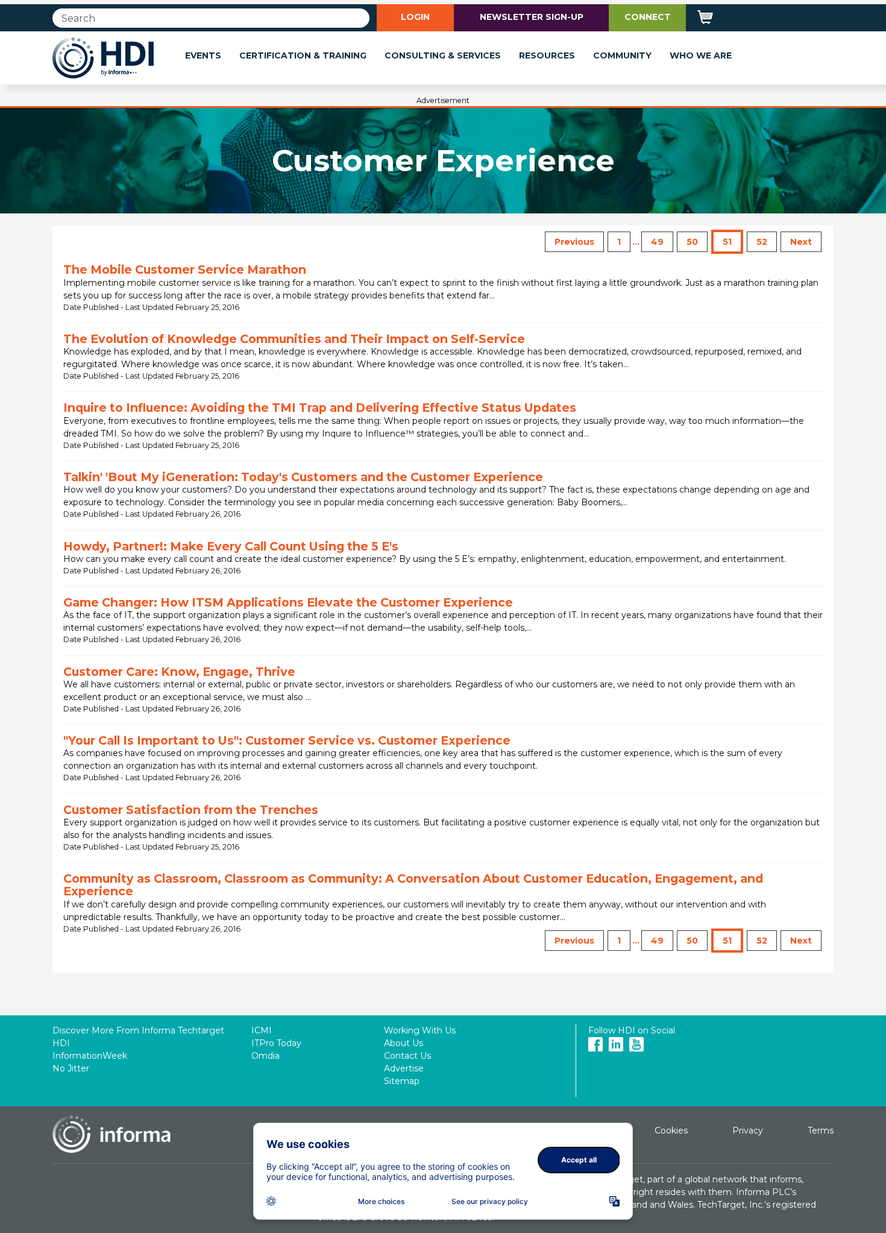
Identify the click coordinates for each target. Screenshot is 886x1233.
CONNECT (647, 16)
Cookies (671, 1130)
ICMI (261, 1030)
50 (692, 241)
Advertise (404, 1068)
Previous (574, 241)
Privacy (747, 1130)
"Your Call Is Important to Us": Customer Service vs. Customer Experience (287, 740)
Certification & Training (302, 55)
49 (657, 241)
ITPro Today (276, 1043)
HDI (61, 1043)
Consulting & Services (443, 55)
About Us (403, 1043)
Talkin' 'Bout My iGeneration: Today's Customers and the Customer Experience (303, 477)
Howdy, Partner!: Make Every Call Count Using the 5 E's (230, 546)
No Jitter (70, 1068)
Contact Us (407, 1055)
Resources (547, 55)
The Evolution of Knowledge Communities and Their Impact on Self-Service (294, 339)
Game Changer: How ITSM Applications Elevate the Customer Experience (288, 602)
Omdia (265, 1055)
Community (622, 55)
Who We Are (701, 55)
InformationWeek (89, 1055)
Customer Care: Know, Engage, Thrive (179, 671)
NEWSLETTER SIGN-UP (531, 16)
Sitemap (401, 1081)
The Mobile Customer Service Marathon (184, 269)
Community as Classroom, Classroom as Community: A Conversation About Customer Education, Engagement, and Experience (413, 884)
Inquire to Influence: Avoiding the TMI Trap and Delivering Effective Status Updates (319, 407)
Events (203, 55)
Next (801, 241)
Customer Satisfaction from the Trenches (190, 810)
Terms (821, 1130)
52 (761, 241)
